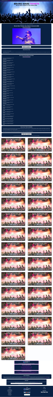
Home (9, 388)
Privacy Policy (9, 391)
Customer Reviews (9, 389)
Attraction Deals (10, 394)
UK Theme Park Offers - (19, 371)
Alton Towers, (23, 371)
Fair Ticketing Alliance (24, 377)
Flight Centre (9, 393)
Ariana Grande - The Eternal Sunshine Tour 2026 (26, 369)
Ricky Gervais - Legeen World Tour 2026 (26, 365)
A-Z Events (9, 395)
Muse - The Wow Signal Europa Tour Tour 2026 (26, 367)
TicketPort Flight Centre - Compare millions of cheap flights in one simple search (26, 372)
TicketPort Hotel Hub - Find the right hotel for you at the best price (26, 373)
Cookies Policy (10, 392)
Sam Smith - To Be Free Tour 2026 (26, 368)
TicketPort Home (22, 24)
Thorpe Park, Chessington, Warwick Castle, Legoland (30, 371)
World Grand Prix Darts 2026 (26, 366)
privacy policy (33, 384)
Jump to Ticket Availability (26, 27)
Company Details (10, 390)
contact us (37, 382)
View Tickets (13, 149)
